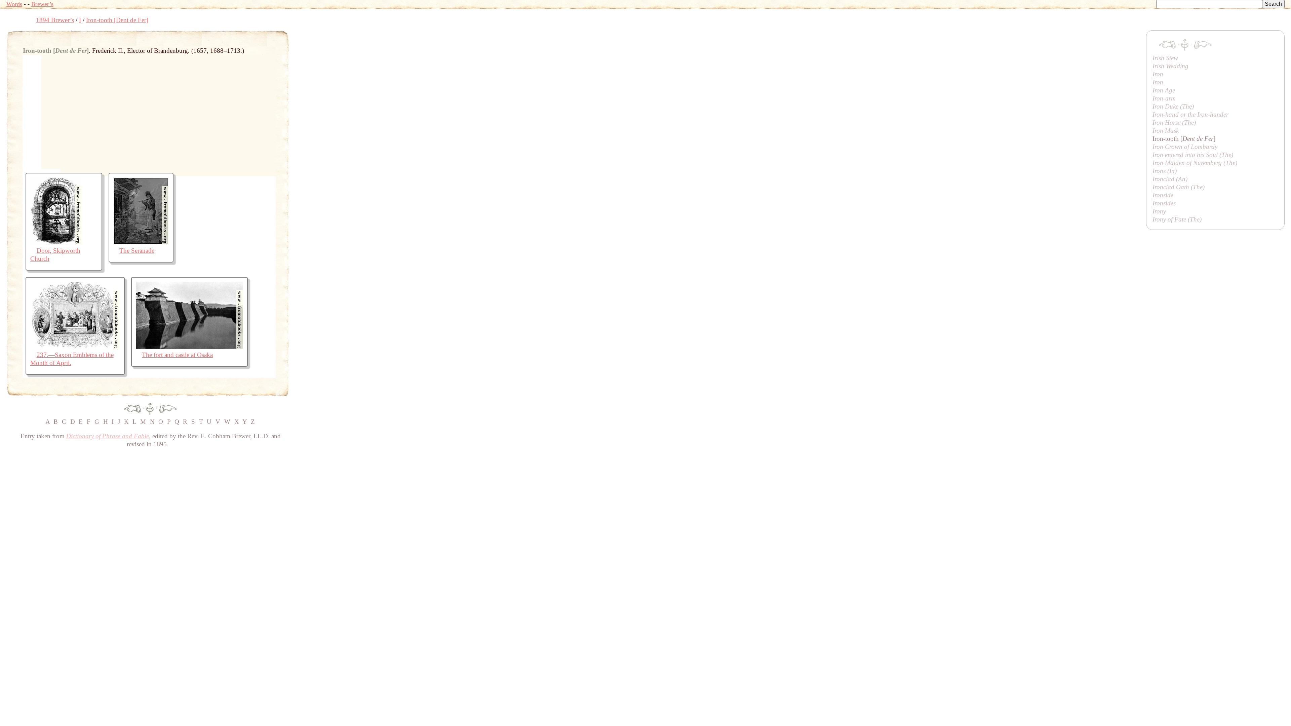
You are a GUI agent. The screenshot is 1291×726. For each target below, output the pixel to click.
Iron (1157, 74)
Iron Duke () (1173, 106)
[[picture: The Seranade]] (141, 242)
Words (14, 4)
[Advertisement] (411, 45)
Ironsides (1164, 203)
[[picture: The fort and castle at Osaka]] (189, 346)
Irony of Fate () (1177, 219)
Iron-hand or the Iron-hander (1190, 114)
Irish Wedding (1170, 66)
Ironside (1162, 195)
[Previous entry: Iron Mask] (132, 407)
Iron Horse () (1174, 122)
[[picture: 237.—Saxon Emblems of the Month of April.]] (75, 346)
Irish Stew (1165, 58)
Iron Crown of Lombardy (1184, 146)
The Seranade (136, 250)
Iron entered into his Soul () (1192, 154)
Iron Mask (1165, 130)
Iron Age (1163, 90)
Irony (1159, 211)
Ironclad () (1169, 179)
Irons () (1164, 170)
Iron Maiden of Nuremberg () (1194, 162)
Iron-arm (1164, 98)
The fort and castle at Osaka (177, 354)
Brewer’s (42, 4)
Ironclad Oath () (1178, 187)
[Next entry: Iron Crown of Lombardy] (168, 407)
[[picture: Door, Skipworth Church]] (56, 242)
